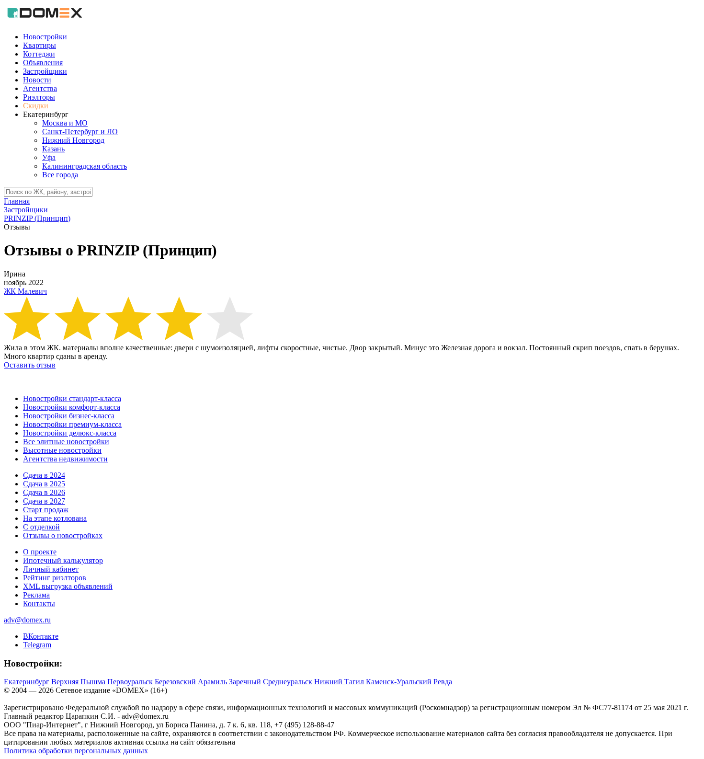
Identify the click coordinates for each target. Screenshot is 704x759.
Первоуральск (130, 682)
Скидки (35, 106)
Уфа (49, 157)
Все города (60, 175)
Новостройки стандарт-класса (72, 398)
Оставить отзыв (30, 365)
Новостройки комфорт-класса (71, 407)
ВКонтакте (40, 636)
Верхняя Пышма (78, 682)
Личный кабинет (51, 569)
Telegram (37, 645)
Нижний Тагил (339, 682)
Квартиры (39, 45)
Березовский (175, 682)
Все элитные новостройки (66, 441)
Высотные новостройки (62, 450)
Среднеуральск (287, 682)
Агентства (40, 88)
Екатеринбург (26, 682)
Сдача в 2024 (44, 475)
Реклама (36, 595)
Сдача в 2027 (44, 501)
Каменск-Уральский (398, 682)
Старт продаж (45, 510)
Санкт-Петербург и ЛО (80, 131)
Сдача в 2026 (44, 492)
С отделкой (41, 527)
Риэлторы (39, 97)
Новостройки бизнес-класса (68, 416)
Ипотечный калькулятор (63, 560)
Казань (53, 149)
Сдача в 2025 (44, 484)
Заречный (245, 682)
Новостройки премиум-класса (72, 424)
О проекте (40, 552)
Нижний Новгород (73, 140)
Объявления (43, 62)
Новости (37, 80)
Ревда (442, 682)
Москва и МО (65, 123)
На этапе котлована (55, 518)
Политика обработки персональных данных (76, 751)
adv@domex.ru (27, 620)
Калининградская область (84, 166)
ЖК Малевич (25, 291)
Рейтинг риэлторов (54, 578)
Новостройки (45, 37)
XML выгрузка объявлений (68, 586)
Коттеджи (39, 54)
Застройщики (45, 71)
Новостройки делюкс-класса (69, 433)
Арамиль (212, 682)
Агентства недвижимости (65, 459)
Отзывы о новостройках (62, 535)
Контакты (39, 603)
